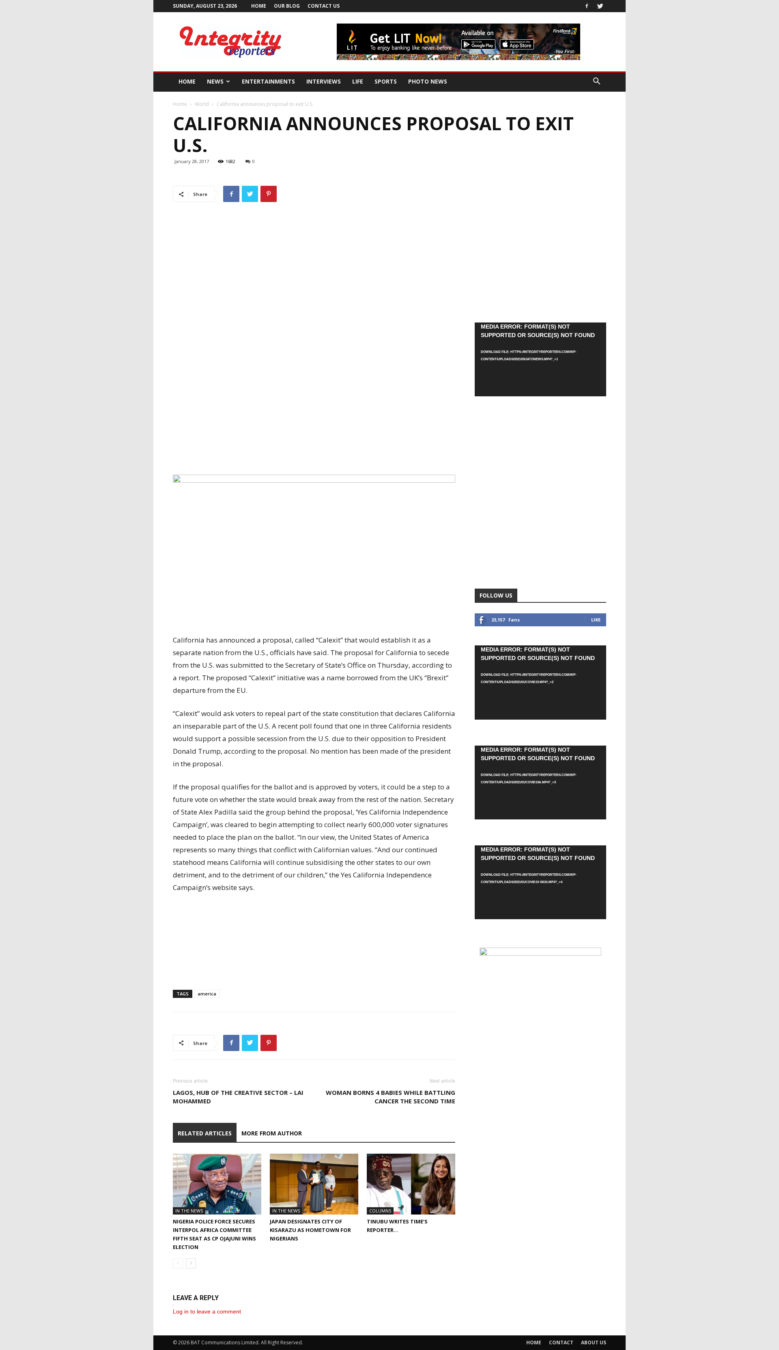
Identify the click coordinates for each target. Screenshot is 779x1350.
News (215, 81)
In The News (189, 1211)
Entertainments (268, 81)
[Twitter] (600, 6)
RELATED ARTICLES (205, 1133)
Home (258, 5)
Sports (385, 81)
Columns (380, 1211)
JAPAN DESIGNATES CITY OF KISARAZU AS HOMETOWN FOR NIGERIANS (310, 1230)
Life (357, 81)
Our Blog (287, 5)
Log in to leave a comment (207, 1311)
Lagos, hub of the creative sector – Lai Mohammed (238, 1096)
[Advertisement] (314, 451)
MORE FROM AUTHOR (271, 1133)
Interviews (323, 81)
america (207, 994)
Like (595, 620)
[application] (540, 359)
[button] (596, 82)
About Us (593, 1342)
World (202, 104)
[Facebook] (587, 6)
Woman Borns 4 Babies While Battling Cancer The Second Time (390, 1096)
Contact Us (324, 5)
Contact (561, 1342)
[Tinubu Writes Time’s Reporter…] (411, 1184)
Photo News (427, 81)
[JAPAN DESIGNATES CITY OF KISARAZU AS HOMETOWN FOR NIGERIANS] (314, 1184)
